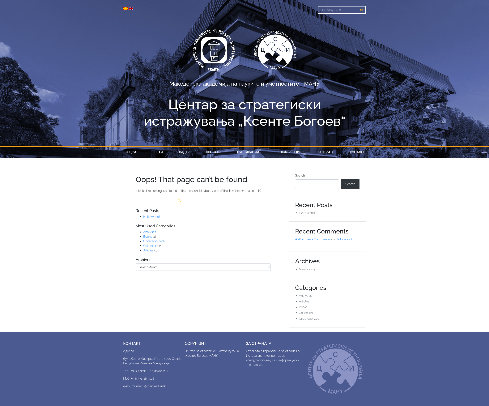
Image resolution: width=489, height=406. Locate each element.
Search (300, 175)
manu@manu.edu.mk (151, 386)
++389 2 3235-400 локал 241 (149, 371)
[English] (131, 8)
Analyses (149, 232)
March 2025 (307, 269)
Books (147, 236)
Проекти (213, 152)
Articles (148, 250)
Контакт (357, 152)
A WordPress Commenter (312, 239)
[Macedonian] (126, 8)
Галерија (326, 152)
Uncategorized (153, 241)
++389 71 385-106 (143, 378)
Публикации (248, 152)
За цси (130, 152)
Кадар (184, 152)
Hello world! (151, 217)
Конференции (290, 152)
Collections (151, 246)
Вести (157, 152)
